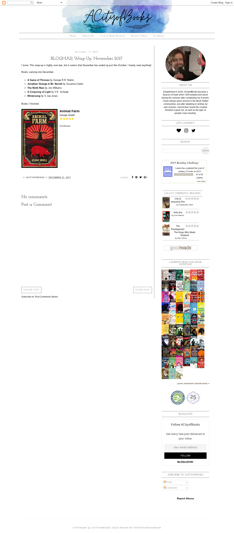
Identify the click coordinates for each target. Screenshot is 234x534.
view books (201, 181)
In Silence (158, 35)
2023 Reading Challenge (184, 162)
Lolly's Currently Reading (182, 193)
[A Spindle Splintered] (187, 365)
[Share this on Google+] (145, 177)
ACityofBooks (101, 528)
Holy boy (177, 212)
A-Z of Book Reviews (112, 35)
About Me (88, 35)
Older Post (142, 290)
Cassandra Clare (186, 205)
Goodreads (65, 125)
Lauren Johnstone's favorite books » (193, 383)
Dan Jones (182, 238)
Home (73, 35)
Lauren (179, 167)
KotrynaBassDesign (147, 528)
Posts (169, 482)
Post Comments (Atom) (46, 296)
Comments (171, 488)
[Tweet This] (141, 177)
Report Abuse (185, 498)
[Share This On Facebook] (132, 177)
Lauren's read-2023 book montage (185, 263)
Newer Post (31, 290)
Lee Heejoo (179, 215)
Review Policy (139, 35)
